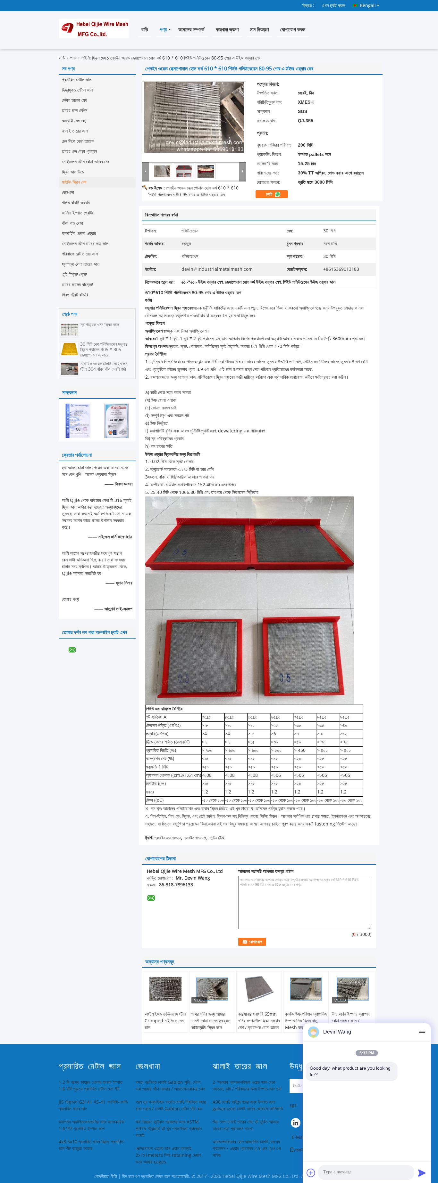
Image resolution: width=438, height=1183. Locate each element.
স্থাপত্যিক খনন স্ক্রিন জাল (99, 324)
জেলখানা (68, 192)
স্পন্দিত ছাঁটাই (217, 838)
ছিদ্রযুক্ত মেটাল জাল (77, 90)
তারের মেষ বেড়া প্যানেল (79, 151)
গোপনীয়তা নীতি (105, 1176)
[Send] (422, 1173)
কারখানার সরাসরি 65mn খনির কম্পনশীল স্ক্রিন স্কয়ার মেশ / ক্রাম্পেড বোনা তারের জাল (259, 1024)
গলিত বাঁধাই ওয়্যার (76, 202)
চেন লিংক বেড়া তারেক (78, 141)
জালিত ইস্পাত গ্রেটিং (77, 213)
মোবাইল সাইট (304, 1150)
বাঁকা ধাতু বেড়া (72, 223)
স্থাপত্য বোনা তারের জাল (80, 264)
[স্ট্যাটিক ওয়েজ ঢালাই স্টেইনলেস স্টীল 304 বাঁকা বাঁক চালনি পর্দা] (69, 368)
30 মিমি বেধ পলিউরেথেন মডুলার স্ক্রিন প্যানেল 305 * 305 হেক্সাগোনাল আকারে (104, 350)
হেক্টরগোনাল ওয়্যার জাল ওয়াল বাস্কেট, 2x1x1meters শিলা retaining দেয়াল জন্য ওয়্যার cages (168, 1155)
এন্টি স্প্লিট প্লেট (74, 274)
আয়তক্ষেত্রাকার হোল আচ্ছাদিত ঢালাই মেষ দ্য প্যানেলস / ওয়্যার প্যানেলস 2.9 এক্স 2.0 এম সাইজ (247, 1148)
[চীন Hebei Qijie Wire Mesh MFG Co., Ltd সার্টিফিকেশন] (78, 420)
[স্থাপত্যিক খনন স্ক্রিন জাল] (69, 329)
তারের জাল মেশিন (74, 110)
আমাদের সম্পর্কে (191, 30)
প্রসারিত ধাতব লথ (195, 838)
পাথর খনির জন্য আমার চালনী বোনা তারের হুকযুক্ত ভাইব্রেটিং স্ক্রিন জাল (211, 1020)
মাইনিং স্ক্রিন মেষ (93, 58)
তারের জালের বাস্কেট (77, 284)
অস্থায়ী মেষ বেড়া (75, 121)
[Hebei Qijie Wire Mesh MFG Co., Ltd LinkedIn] (296, 1124)
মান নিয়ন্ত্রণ (259, 30)
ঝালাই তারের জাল (75, 131)
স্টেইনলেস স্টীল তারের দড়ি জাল (85, 243)
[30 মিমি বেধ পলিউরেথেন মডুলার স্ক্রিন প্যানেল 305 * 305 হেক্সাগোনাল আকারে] (69, 349)
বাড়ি (144, 30)
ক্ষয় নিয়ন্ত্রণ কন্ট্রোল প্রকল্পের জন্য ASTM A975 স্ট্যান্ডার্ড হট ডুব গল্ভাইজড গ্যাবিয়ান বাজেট (169, 1128)
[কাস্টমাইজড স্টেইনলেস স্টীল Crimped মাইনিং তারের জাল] (165, 989)
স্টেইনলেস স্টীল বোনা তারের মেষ (85, 162)
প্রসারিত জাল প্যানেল (168, 838)
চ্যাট (269, 194)
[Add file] (311, 1173)
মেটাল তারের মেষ (74, 100)
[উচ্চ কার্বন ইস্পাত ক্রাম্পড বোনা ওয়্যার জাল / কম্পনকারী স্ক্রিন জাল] (352, 989)
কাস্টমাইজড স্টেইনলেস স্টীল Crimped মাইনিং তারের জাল (165, 1020)
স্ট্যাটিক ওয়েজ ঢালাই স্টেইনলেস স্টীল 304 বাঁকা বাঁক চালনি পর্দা (103, 366)
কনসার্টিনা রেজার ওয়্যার (79, 233)
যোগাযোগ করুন (292, 30)
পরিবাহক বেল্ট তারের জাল (80, 254)
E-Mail (298, 1137)
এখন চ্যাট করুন (333, 5)
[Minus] (422, 1032)
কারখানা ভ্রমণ (227, 30)
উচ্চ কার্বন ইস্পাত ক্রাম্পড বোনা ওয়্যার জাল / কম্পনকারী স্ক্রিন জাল (351, 1020)
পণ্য (163, 30)
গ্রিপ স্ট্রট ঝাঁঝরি (75, 295)
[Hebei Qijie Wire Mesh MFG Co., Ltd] (145, 171)
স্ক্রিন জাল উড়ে (73, 172)
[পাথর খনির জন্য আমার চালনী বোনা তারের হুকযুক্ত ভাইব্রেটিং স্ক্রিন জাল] (212, 989)
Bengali (368, 5)
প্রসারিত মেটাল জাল (76, 80)
